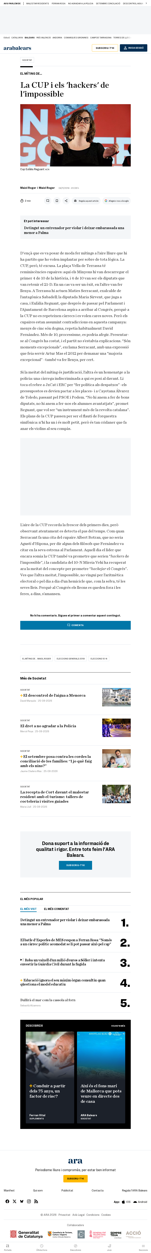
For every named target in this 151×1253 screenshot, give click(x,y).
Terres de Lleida (122, 37)
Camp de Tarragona (100, 37)
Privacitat (64, 1214)
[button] (146, 3)
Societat (27, 60)
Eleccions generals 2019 (71, 658)
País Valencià (43, 37)
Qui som (38, 1190)
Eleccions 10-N (99, 658)
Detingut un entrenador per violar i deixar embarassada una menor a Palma (74, 230)
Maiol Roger (28, 187)
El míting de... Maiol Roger (36, 658)
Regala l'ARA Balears (134, 1190)
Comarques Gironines (76, 37)
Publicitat (67, 1190)
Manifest (9, 1190)
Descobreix (34, 1025)
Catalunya (17, 37)
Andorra (57, 37)
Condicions (92, 1214)
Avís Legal (78, 1214)
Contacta (97, 1190)
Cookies (106, 1214)
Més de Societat (33, 678)
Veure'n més (118, 1025)
